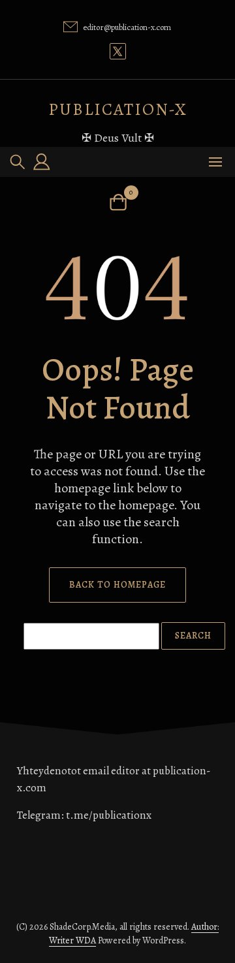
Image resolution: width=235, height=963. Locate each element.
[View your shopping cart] (118, 202)
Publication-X (117, 109)
